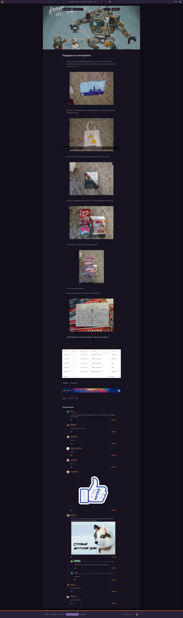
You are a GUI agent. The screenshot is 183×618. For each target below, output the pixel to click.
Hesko (72, 411)
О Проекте (54, 614)
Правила (47, 614)
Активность (116, 9)
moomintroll (73, 436)
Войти (175, 1)
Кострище (90, 1)
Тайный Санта (74, 383)
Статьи (77, 1)
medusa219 (77, 561)
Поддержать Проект (72, 614)
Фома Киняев (73, 471)
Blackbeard (73, 424)
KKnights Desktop (128, 614)
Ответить (114, 420)
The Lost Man (73, 459)
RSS (63, 614)
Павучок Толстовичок (76, 448)
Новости (83, 1)
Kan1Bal (72, 584)
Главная (72, 1)
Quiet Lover (73, 596)
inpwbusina (73, 515)
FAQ (60, 614)
